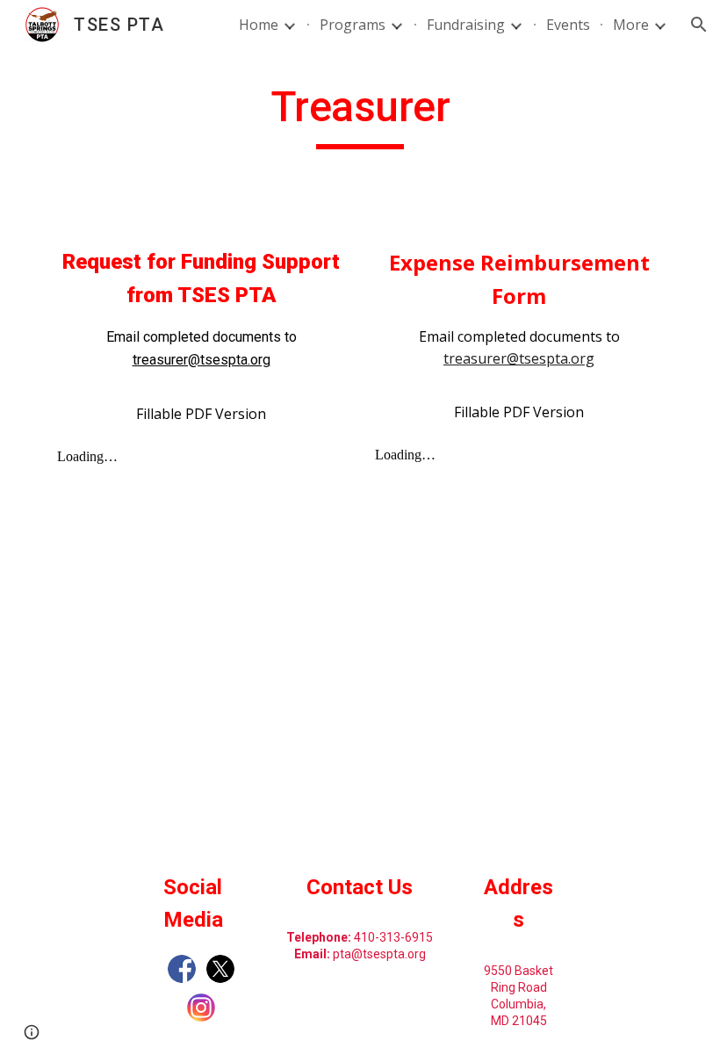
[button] (699, 25)
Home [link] (258, 24)
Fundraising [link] (466, 24)
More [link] (631, 24)
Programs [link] (352, 24)
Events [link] (568, 24)
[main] (360, 115)
